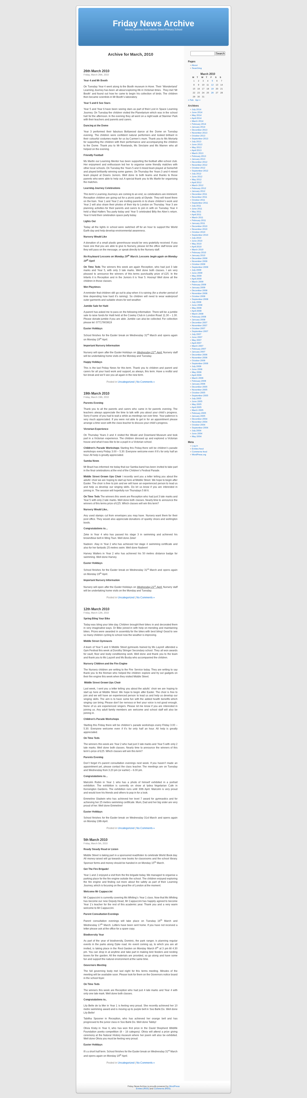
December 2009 (199, 258)
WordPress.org (199, 454)
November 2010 (199, 229)
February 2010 (199, 252)
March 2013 (197, 153)
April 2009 (197, 279)
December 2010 (199, 226)
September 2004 (200, 427)
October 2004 (198, 425)
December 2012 (199, 162)
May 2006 (197, 372)
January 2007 (198, 352)
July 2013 (196, 141)
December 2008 (199, 290)
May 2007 (197, 340)
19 (212, 89)
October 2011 (198, 200)
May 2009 (197, 276)
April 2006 (197, 375)
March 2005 (197, 410)
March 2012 (197, 185)
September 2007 (200, 331)
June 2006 (197, 369)
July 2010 (196, 238)
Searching (197, 68)
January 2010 (198, 255)
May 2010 (197, 244)
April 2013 (197, 150)
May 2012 (197, 179)
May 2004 (197, 436)
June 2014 (197, 112)
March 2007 (197, 346)
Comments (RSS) (162, 1088)
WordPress (174, 1086)
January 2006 (198, 384)
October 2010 (198, 232)
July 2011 (196, 206)
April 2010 (197, 246)
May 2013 (197, 147)
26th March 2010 (96, 71)
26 (212, 93)
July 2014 (196, 109)
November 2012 (199, 165)
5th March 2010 (96, 839)
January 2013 (198, 159)
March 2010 (197, 249)
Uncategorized (126, 381)
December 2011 (199, 194)
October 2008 (198, 296)
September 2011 (200, 203)
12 (212, 85)
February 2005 (199, 413)
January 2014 (198, 127)
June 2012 (197, 176)
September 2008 (200, 299)
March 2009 (197, 281)
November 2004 (199, 422)
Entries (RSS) (142, 1088)
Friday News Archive (153, 23)
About (195, 65)
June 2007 (197, 337)
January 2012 (198, 191)
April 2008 (197, 311)
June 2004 (197, 433)
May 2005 (197, 404)
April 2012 (197, 182)
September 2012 (200, 171)
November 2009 (199, 261)
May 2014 (197, 115)
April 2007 (197, 343)
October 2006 (198, 360)
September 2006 (200, 363)
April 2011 (196, 214)
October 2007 (198, 328)
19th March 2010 (96, 393)
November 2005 (199, 390)
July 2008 (196, 302)
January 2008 (198, 319)
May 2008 (197, 308)
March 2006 (197, 378)
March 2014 (197, 121)
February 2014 (199, 124)
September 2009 (200, 267)
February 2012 (199, 188)
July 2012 (196, 173)
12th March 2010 (96, 609)
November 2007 (199, 325)
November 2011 (199, 197)
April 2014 (197, 118)
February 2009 (199, 284)
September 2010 (200, 235)
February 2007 (199, 349)
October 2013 (198, 136)
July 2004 (196, 430)
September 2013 (200, 138)
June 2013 (197, 144)
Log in (195, 446)
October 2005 (198, 392)
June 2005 (197, 401)
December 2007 (199, 322)
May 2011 (196, 211)
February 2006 (199, 381)
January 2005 (198, 416)
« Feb (191, 100)
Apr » (197, 100)
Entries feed (198, 449)
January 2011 (198, 223)
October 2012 (198, 168)
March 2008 (197, 314)
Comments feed (199, 451)
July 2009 (196, 270)
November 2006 (199, 357)
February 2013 (199, 156)
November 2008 (199, 293)
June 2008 (197, 305)
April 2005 (197, 407)
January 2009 (198, 287)
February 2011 (199, 220)
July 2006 (196, 366)
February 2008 (199, 317)
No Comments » (145, 381)
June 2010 (197, 241)
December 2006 (199, 354)
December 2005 (199, 387)
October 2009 (198, 264)
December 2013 (199, 130)
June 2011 (197, 209)
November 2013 (199, 133)
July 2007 (196, 334)
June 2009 (197, 273)
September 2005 (200, 395)
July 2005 (196, 398)
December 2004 (199, 419)
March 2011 (197, 217)
